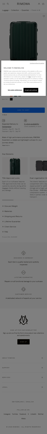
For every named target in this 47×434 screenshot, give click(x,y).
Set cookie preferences (15, 90)
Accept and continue (31, 90)
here (29, 77)
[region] (23, 78)
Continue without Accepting (37, 63)
